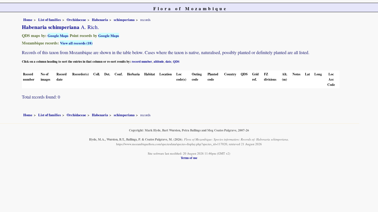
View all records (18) (76, 43)
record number (142, 61)
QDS (176, 61)
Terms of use (189, 157)
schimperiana (124, 19)
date (168, 61)
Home (27, 19)
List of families (49, 19)
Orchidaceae (76, 19)
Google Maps (58, 35)
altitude (159, 61)
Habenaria (100, 19)
